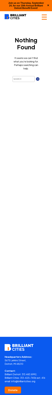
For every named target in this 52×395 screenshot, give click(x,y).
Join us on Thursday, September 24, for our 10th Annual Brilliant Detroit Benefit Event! (26, 5)
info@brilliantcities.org (23, 381)
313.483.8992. (29, 374)
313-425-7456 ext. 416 (32, 377)
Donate (12, 390)
